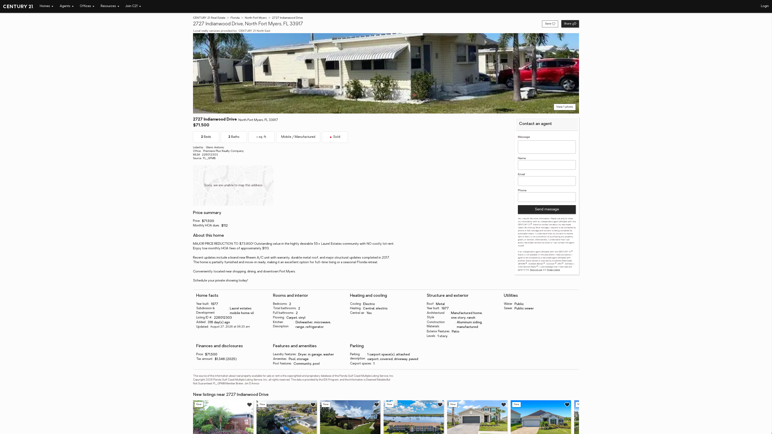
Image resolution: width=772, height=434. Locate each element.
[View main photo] (386, 73)
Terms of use (536, 270)
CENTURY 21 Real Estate (209, 17)
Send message (547, 209)
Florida (235, 17)
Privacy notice (553, 270)
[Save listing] (249, 404)
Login (765, 6)
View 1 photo (564, 106)
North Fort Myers (256, 17)
